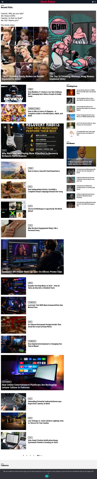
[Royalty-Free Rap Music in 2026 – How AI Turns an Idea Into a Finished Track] (13, 286)
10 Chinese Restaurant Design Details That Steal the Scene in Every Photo (44, 325)
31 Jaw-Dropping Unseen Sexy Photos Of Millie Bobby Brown (86, 116)
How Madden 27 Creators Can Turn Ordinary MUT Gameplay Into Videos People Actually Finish (45, 94)
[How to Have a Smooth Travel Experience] (13, 170)
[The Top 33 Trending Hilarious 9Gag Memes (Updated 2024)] (72, 46)
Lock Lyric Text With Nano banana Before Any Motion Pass (45, 306)
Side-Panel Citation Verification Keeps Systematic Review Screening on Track (43, 441)
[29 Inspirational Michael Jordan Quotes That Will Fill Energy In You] (71, 205)
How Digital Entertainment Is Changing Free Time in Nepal (45, 345)
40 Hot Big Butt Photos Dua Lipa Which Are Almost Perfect (86, 99)
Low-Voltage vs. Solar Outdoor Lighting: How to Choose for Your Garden (46, 422)
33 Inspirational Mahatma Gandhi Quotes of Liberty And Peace (86, 187)
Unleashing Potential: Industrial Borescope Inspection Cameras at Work (44, 402)
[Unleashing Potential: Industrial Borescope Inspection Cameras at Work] (13, 402)
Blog (30, 186)
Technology (6, 268)
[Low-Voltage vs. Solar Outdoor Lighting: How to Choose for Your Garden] (13, 421)
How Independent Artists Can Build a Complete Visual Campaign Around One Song (45, 190)
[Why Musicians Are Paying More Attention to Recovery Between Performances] (32, 141)
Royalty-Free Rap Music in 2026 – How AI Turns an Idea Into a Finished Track (43, 287)
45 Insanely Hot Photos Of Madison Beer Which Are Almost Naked (86, 108)
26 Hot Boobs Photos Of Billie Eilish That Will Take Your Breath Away (86, 91)
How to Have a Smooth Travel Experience (44, 171)
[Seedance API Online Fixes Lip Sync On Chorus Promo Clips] (32, 257)
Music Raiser (48, 1)
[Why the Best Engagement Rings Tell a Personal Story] (13, 228)
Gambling (31, 108)
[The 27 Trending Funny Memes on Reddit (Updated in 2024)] (24, 46)
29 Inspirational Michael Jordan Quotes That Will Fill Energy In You (86, 204)
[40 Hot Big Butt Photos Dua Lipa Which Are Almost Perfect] (71, 101)
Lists (30, 206)
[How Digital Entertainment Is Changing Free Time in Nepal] (13, 344)
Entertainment (7, 381)
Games (30, 89)
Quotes (79, 159)
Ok (47, 476)
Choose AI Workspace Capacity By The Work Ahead (45, 210)
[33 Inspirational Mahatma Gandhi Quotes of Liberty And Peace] (71, 188)
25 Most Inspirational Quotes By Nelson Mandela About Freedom (85, 195)
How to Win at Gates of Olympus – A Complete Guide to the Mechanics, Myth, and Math (45, 113)
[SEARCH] (95, 1)
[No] (49, 475)
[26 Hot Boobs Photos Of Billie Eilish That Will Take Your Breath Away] (71, 92)
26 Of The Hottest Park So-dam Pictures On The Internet (86, 124)
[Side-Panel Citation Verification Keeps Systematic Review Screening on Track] (13, 440)
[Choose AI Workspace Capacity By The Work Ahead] (13, 209)
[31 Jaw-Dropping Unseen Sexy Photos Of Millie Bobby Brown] (71, 117)
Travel (30, 168)
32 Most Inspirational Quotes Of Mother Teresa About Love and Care (85, 179)
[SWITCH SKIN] (93, 1)
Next (38, 455)
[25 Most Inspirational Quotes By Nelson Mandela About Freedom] (71, 196)
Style (30, 225)
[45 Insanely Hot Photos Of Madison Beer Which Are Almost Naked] (71, 109)
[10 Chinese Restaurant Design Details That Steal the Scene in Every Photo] (13, 325)
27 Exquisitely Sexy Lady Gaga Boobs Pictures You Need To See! (86, 133)
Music (4, 150)
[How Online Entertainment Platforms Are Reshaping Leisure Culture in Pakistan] (32, 372)
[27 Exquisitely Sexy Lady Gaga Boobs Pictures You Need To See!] (71, 134)
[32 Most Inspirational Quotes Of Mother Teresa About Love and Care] (71, 180)
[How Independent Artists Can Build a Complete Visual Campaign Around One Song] (13, 189)
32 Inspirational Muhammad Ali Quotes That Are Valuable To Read (86, 171)
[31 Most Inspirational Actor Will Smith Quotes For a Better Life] (81, 156)
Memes (4, 73)
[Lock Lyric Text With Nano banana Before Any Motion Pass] (13, 305)
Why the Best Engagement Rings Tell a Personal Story (43, 229)
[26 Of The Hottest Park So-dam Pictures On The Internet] (71, 125)
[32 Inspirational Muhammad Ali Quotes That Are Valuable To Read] (71, 171)
